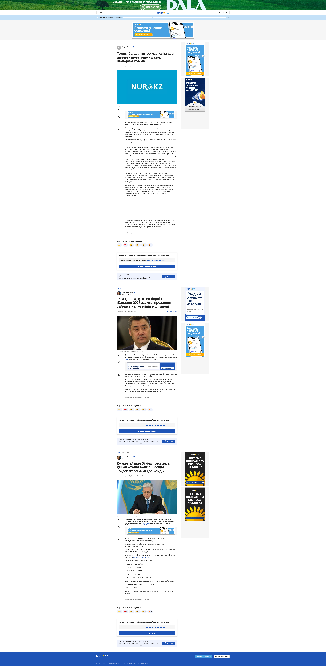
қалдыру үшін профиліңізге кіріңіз (155, 260)
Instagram (170, 276)
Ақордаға (146, 524)
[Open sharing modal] (119, 123)
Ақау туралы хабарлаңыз (203, 656)
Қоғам (118, 43)
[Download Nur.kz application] (163, 5)
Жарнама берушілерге (221, 656)
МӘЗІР (102, 12)
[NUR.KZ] (163, 12)
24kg (126, 359)
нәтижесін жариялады (141, 557)
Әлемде (119, 288)
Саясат (119, 453)
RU (219, 12)
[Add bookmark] (119, 129)
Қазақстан (125, 453)
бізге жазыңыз (144, 233)
